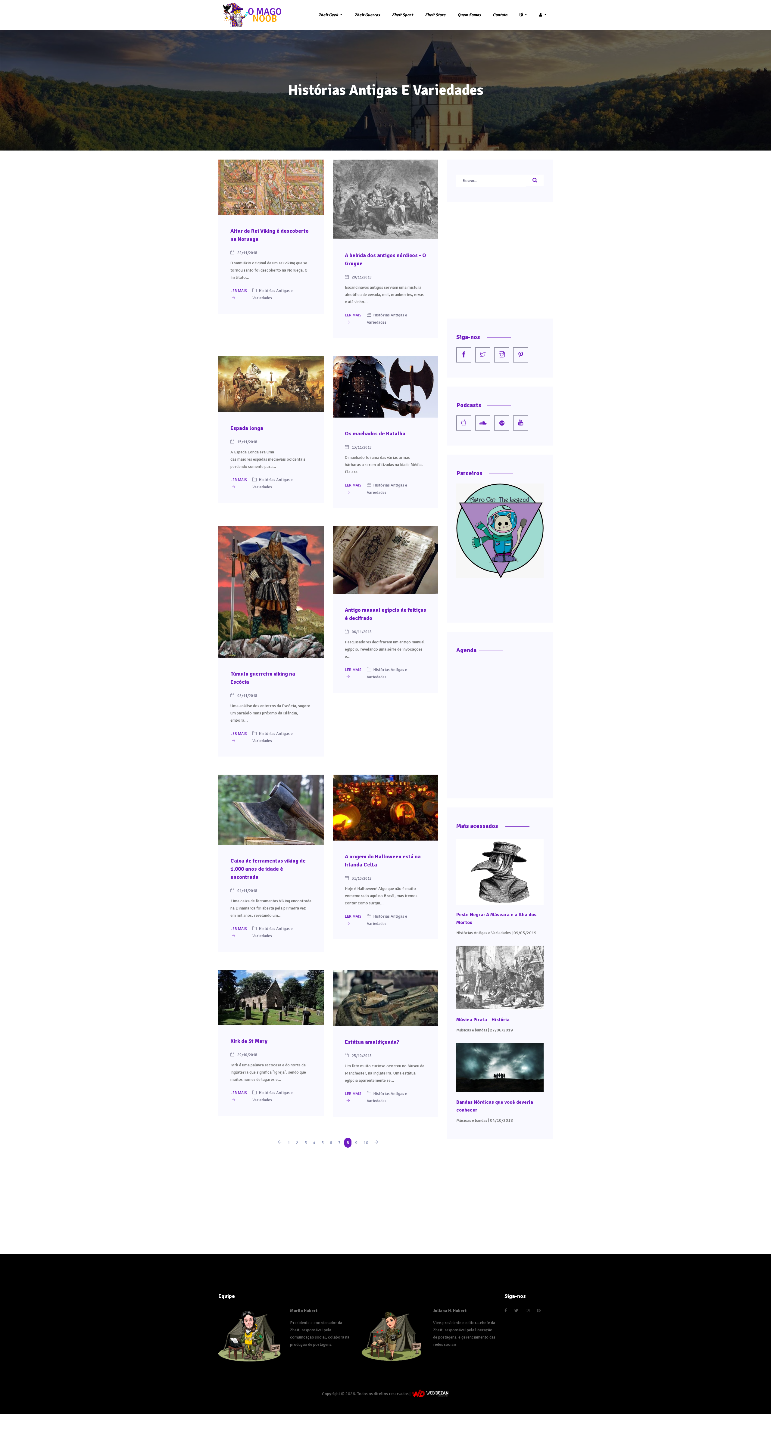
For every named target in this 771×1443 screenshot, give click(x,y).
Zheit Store (435, 14)
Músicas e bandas (471, 1030)
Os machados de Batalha (375, 433)
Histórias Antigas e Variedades (483, 932)
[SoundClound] (482, 423)
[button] (523, 15)
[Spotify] (501, 423)
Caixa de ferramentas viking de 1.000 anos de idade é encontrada (268, 868)
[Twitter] (482, 354)
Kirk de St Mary (248, 1041)
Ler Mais (238, 290)
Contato (500, 14)
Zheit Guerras (367, 14)
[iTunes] (463, 423)
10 (366, 1142)
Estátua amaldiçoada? (372, 1042)
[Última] (376, 1143)
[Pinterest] (520, 354)
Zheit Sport (402, 14)
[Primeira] (279, 1143)
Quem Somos (469, 14)
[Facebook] (463, 354)
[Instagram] (501, 354)
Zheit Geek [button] (328, 14)
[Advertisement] (328, 1194)
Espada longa (246, 428)
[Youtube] (520, 423)
